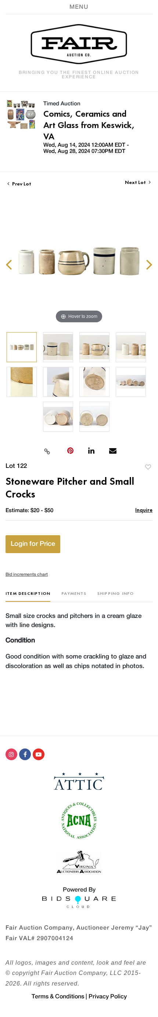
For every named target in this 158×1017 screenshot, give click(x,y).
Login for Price (33, 544)
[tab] (28, 596)
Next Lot (136, 182)
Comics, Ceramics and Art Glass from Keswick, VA (89, 125)
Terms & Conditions (58, 996)
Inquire (143, 509)
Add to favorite (148, 467)
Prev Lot (21, 183)
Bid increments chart (27, 574)
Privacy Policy (108, 996)
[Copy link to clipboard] (47, 450)
